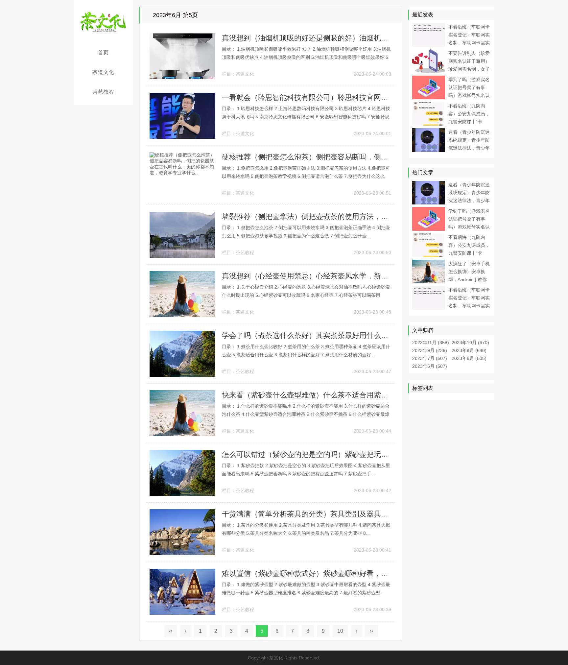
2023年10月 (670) (470, 342)
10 (340, 631)
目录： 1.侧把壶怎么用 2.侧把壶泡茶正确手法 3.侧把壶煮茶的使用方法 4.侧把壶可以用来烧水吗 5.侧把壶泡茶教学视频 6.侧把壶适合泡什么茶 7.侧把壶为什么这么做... (306, 176)
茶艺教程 (103, 92)
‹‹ (170, 631)
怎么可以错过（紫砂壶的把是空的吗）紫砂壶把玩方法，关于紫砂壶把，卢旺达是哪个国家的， (374, 454)
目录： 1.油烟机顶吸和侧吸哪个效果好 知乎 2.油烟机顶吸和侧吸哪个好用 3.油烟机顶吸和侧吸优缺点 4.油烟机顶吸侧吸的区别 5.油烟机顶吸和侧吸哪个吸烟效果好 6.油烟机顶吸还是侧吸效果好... (306, 57)
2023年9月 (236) (429, 350)
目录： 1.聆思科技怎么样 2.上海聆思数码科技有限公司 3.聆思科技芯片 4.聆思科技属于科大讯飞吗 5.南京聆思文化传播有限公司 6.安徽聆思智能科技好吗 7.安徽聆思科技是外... (306, 117)
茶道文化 (103, 72)
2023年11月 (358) (430, 342)
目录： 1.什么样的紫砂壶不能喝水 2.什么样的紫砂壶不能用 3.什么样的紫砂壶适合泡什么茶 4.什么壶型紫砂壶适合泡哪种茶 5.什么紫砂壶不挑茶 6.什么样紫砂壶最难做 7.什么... (306, 414)
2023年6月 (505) (469, 358)
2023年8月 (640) (469, 350)
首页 (103, 52)
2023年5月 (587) (429, 366)
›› (371, 631)
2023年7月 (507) (429, 358)
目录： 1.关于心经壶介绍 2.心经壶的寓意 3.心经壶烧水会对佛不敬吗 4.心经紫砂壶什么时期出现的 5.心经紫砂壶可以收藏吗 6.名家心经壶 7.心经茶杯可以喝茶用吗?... (306, 295)
